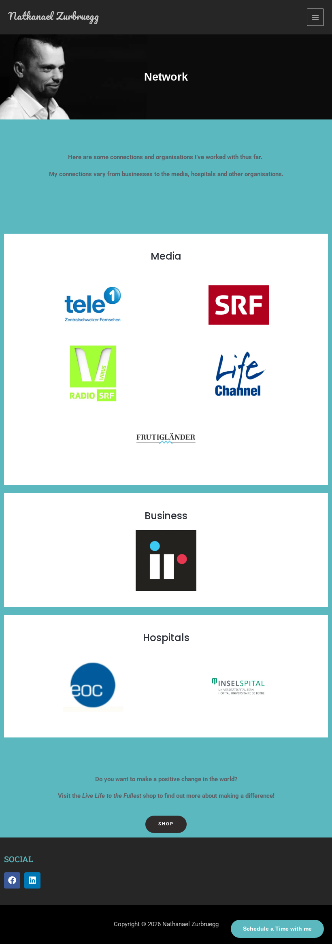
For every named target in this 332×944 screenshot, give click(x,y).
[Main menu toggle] (315, 17)
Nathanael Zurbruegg (53, 15)
